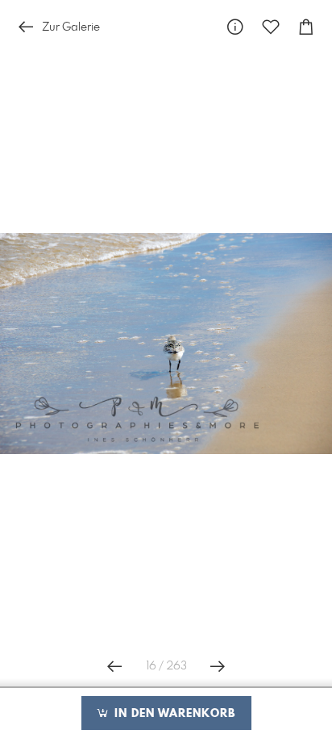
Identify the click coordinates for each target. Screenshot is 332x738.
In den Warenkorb (172, 713)
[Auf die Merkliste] (270, 27)
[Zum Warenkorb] (306, 27)
